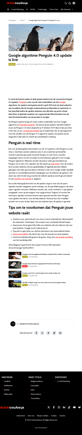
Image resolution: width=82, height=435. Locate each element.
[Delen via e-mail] (60, 333)
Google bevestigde (31, 131)
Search (12, 64)
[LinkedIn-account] (64, 407)
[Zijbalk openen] (8, 9)
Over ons (31, 416)
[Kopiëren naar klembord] (54, 333)
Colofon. (62, 416)
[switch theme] (69, 3)
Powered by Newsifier (41, 427)
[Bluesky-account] (79, 407)
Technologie (42, 9)
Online (25, 266)
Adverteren (21, 416)
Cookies (54, 416)
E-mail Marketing (17, 9)
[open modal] (74, 3)
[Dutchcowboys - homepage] (17, 3)
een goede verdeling (64, 237)
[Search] (65, 3)
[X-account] (48, 407)
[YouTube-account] (74, 407)
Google (62, 102)
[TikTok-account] (69, 407)
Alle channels (66, 9)
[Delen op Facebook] (36, 333)
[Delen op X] (42, 333)
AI (27, 9)
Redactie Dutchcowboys (43, 64)
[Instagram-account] (59, 407)
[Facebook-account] (54, 407)
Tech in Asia (53, 9)
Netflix (32, 9)
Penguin (22, 102)
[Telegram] (48, 333)
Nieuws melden (42, 416)
